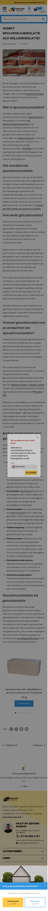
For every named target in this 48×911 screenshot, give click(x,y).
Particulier (33, 902)
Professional (12, 902)
